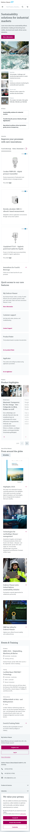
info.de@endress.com (10, 778)
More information (5, 757)
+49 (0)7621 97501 (9, 773)
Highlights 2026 (9, 487)
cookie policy (23, 813)
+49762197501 (8, 769)
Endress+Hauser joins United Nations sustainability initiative (11, 587)
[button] (15, 113)
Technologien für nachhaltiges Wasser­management (11, 534)
